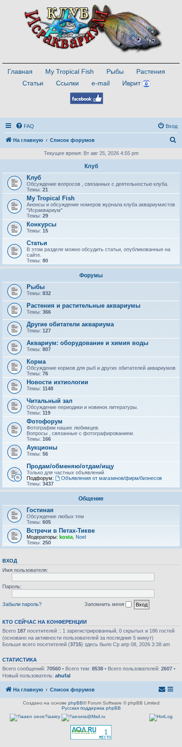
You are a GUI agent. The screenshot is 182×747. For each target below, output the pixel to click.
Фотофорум (45, 421)
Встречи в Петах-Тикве (61, 530)
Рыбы (115, 71)
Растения (150, 71)
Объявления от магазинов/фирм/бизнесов (111, 478)
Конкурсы (41, 224)
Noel (81, 537)
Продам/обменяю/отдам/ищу (70, 466)
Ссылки (67, 83)
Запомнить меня (105, 604)
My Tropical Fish (69, 71)
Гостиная (40, 510)
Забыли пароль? (22, 604)
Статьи (32, 83)
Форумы (91, 275)
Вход (9, 561)
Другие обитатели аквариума (70, 324)
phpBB (75, 702)
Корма (36, 361)
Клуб (91, 166)
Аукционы (42, 447)
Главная (20, 71)
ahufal (62, 675)
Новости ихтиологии (57, 382)
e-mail (100, 83)
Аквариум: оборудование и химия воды (87, 342)
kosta (66, 537)
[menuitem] (24, 126)
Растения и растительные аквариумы (83, 305)
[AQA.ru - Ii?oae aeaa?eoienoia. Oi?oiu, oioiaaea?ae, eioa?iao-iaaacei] (91, 732)
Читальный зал (49, 400)
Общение (91, 498)
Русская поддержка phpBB (91, 708)
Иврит (131, 83)
